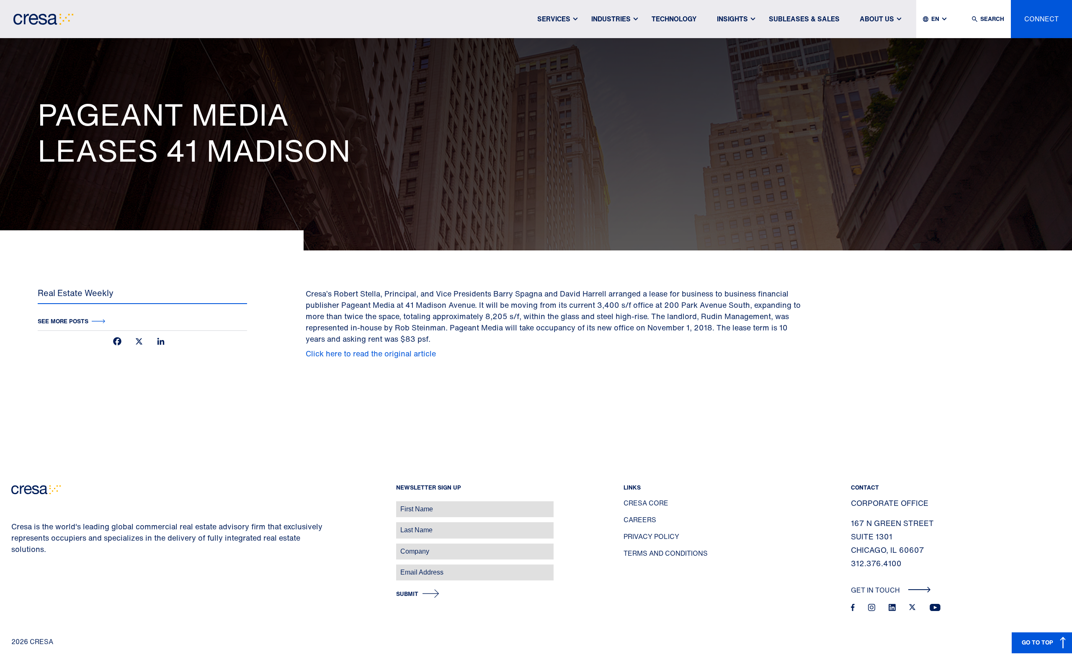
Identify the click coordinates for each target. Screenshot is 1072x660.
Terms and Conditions (666, 553)
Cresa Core (646, 503)
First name (16, 504)
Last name (16, 525)
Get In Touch (876, 590)
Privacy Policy (651, 536)
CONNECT (1041, 19)
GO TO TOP (1037, 642)
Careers (640, 520)
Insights (732, 19)
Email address (20, 568)
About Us (877, 19)
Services (553, 19)
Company (15, 547)
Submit (407, 594)
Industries (611, 19)
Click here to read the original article (371, 353)
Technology (674, 19)
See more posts (63, 321)
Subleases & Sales (804, 19)
